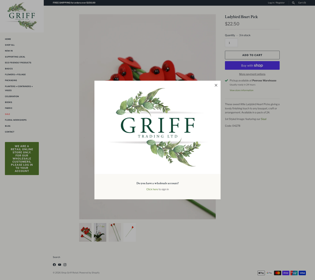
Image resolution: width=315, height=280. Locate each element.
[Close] (216, 85)
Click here (152, 189)
